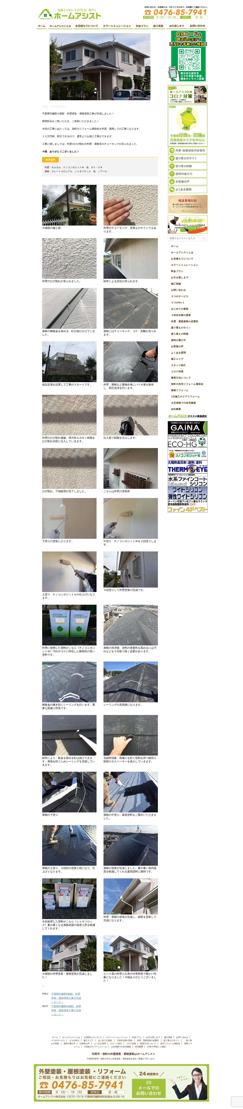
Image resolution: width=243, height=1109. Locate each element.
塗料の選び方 (179, 340)
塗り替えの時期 (180, 334)
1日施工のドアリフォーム (185, 396)
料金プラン (177, 271)
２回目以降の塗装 (181, 315)
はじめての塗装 (180, 308)
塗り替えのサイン (181, 327)
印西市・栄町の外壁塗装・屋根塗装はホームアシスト (126, 1053)
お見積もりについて (182, 258)
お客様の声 (177, 346)
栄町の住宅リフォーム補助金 (187, 384)
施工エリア (177, 359)
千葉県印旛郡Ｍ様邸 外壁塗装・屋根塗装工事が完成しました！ (66, 1010)
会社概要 (176, 409)
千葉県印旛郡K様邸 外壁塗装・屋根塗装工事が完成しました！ (66, 997)
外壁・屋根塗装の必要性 (185, 321)
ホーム (175, 246)
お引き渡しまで (179, 277)
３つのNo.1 (177, 302)
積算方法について (181, 377)
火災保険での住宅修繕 (183, 402)
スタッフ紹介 (178, 365)
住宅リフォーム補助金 (170, 1043)
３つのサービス (180, 296)
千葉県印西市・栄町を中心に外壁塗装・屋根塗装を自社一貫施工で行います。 (121, 1059)
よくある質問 (178, 352)
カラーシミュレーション (184, 265)
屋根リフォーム (179, 390)
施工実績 (176, 283)
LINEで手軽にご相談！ (157, 1047)
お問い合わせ (178, 290)
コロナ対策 (177, 371)
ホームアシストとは (182, 252)
